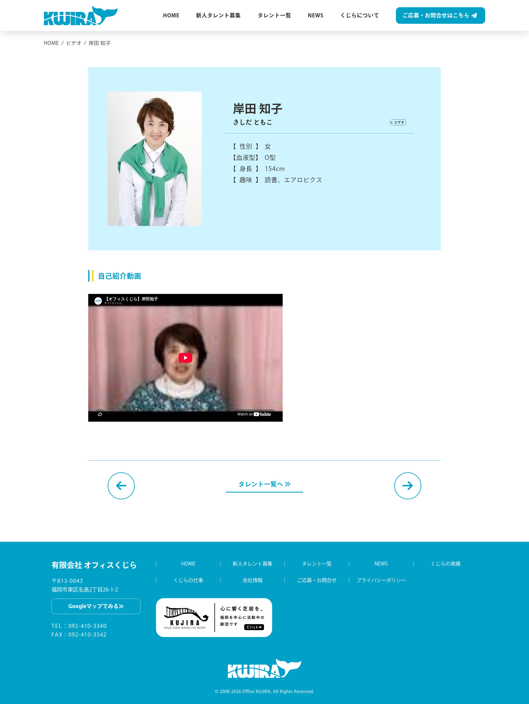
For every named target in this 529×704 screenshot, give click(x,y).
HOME (171, 15)
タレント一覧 (274, 15)
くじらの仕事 (188, 580)
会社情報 (252, 580)
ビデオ (399, 122)
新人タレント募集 (218, 15)
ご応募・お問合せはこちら (436, 15)
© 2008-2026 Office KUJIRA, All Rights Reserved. (264, 691)
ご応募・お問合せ (317, 580)
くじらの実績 (445, 563)
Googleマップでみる (93, 606)
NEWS (315, 15)
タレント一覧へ (261, 484)
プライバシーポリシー (381, 580)
